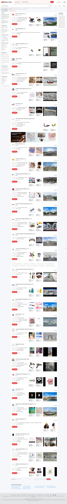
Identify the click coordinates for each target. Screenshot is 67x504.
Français (22, 496)
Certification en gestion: (15, 320)
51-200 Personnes (5, 68)
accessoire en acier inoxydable (17, 263)
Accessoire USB (33, 263)
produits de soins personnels (50, 265)
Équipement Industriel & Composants (5, 22)
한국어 (43, 496)
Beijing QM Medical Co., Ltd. (20, 28)
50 (20, 479)
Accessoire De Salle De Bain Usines (39, 487)
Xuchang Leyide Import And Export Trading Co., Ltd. (25, 269)
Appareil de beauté (26, 263)
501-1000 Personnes (5, 73)
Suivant (48, 479)
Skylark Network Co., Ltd (20, 314)
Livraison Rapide (5, 38)
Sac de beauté (29, 265)
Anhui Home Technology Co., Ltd (23, 374)
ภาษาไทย (55, 496)
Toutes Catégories (5, 5)
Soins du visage (35, 265)
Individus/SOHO (4, 31)
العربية (46, 496)
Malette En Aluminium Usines (27, 488)
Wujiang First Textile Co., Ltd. (21, 158)
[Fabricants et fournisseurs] (6, 2)
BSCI (3, 48)
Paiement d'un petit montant (4, 40)
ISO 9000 (3, 49)
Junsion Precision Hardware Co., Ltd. (22, 248)
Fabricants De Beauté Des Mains (50, 486)
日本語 (19, 496)
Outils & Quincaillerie (4, 19)
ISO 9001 (4, 44)
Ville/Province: (14, 21)
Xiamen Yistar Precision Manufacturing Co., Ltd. (24, 203)
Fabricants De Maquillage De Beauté (16, 486)
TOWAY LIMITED (18, 58)
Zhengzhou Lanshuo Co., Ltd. (22, 464)
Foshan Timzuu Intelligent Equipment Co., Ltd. (24, 218)
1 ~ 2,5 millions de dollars (5, 58)
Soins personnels (42, 265)
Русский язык (40, 496)
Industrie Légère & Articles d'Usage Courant (5, 15)
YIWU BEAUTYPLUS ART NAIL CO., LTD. (22, 434)
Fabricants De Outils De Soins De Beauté (40, 486)
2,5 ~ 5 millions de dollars (5, 60)
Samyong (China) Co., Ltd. (20, 143)
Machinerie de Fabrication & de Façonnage (5, 17)
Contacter (15, 36)
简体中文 (13, 496)
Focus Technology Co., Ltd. (33, 498)
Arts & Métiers (4, 20)
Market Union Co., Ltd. (19, 389)
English (10, 496)
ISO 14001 (3, 45)
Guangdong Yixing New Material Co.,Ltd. (23, 188)
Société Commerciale (4, 27)
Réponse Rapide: (14, 196)
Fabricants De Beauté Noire (26, 486)
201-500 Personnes (5, 72)
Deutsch (29, 496)
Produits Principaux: (15, 18)
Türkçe (59, 496)
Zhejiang (3, 79)
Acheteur (50, 5)
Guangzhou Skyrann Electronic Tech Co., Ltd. (23, 88)
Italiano (36, 496)
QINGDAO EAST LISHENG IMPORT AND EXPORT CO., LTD (26, 404)
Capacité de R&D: (14, 19)
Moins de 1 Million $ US (4, 54)
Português (32, 496)
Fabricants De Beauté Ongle (26, 487)
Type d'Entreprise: (14, 17)
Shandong (4, 80)
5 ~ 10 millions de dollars (5, 56)
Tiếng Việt (62, 496)
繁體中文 (16, 496)
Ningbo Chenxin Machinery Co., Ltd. (22, 43)
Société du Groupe (5, 30)
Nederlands (49, 496)
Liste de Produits (4, 10)
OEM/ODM (4, 36)
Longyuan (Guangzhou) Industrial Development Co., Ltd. (25, 233)
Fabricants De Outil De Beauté (15, 487)
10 (16, 479)
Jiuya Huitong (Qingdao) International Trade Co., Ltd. (25, 329)
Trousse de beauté (22, 265)
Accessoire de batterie (40, 263)
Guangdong (4, 77)
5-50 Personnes (5, 67)
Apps (59, 5)
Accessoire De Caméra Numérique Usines (16, 488)
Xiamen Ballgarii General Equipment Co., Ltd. (23, 299)
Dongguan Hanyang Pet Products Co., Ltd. (23, 173)
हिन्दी (52, 496)
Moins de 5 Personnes (4, 70)
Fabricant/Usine (5, 29)
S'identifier (64, 2)
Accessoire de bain (15, 265)
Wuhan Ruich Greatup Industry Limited (22, 359)
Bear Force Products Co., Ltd (21, 13)
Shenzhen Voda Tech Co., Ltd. (21, 73)
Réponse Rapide (5, 37)
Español (26, 496)
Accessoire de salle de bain (49, 263)
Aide (55, 5)
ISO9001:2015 (4, 46)
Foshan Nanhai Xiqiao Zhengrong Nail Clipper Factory (25, 118)
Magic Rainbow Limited (20, 344)
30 (18, 479)
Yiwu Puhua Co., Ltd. (19, 103)
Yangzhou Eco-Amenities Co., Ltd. (21, 449)
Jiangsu (3, 81)
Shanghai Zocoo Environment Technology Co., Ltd (24, 284)
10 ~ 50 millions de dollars (5, 62)
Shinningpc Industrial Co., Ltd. (21, 419)
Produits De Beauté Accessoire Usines (51, 487)
